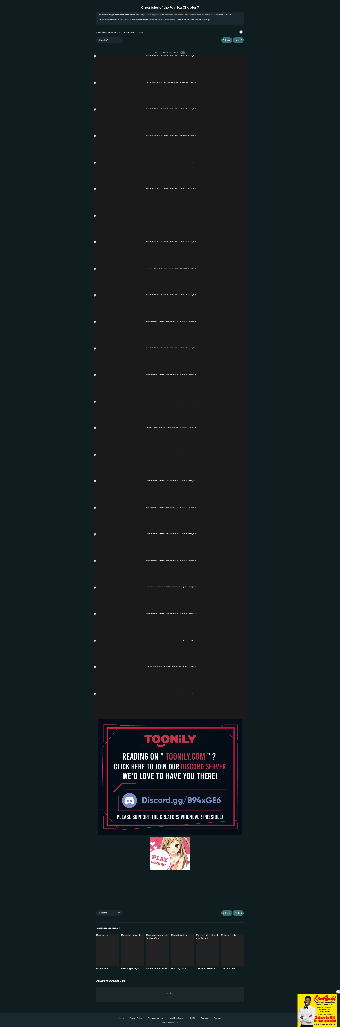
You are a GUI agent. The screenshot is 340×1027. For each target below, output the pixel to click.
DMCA (192, 1018)
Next (237, 40)
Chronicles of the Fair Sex (179, 14)
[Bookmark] (241, 32)
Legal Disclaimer (176, 1018)
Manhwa (106, 32)
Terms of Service (155, 1018)
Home (98, 32)
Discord (217, 1018)
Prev (227, 40)
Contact (205, 1018)
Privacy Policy (136, 1018)
